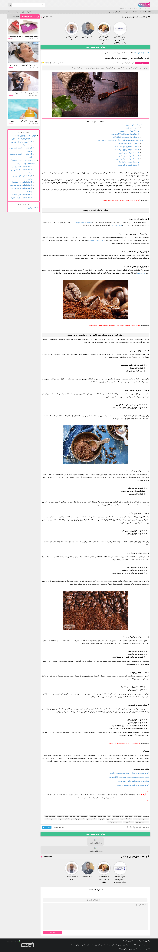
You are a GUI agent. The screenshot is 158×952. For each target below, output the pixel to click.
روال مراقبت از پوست (95, 240)
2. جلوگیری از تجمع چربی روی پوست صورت (123, 131)
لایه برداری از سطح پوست (83, 222)
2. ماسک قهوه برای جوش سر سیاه (127, 146)
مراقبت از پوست (140, 53)
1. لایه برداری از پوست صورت (128, 127)
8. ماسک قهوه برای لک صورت (128, 165)
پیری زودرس (141, 273)
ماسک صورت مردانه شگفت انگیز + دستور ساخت (133, 781)
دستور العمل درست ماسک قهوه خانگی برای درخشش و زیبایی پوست (119, 140)
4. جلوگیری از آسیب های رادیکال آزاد (126, 137)
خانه (148, 53)
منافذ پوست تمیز (116, 225)
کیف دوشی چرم (30, 208)
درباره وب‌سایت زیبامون (143, 941)
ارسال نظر (52, 932)
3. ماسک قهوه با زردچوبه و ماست (127, 149)
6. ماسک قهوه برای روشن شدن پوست (125, 159)
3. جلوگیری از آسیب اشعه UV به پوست (125, 134)
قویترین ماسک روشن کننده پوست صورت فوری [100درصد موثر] (128, 777)
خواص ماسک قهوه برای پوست (132, 124)
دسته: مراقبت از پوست (142, 63)
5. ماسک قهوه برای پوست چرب (128, 156)
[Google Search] (10, 5)
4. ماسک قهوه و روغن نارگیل (129, 152)
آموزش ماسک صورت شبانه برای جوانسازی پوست (133, 785)
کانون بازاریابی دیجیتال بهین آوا (128, 949)
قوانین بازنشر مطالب (127, 941)
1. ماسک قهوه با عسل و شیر (129, 143)
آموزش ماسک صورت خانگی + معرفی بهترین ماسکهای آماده (129, 773)
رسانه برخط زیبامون (80, 945)
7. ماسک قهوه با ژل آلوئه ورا (129, 162)
